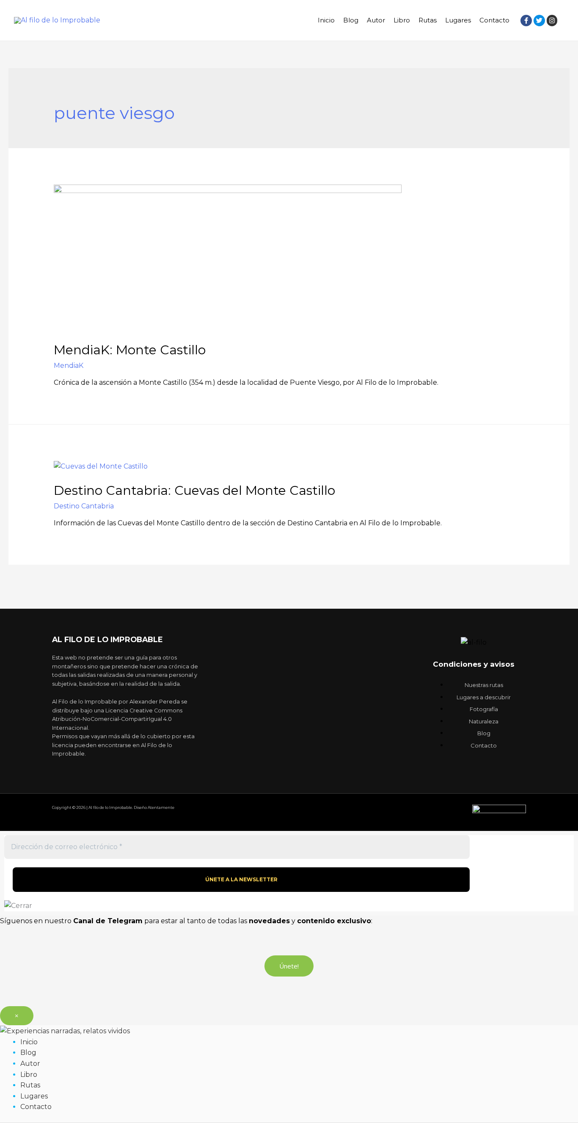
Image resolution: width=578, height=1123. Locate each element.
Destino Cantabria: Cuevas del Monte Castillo (194, 490)
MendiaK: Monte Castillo (130, 350)
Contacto (494, 20)
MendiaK (68, 365)
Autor (376, 20)
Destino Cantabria (84, 506)
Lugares (458, 20)
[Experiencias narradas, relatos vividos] (65, 1030)
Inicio (326, 20)
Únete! (289, 966)
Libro (402, 20)
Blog (350, 20)
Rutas (427, 20)
